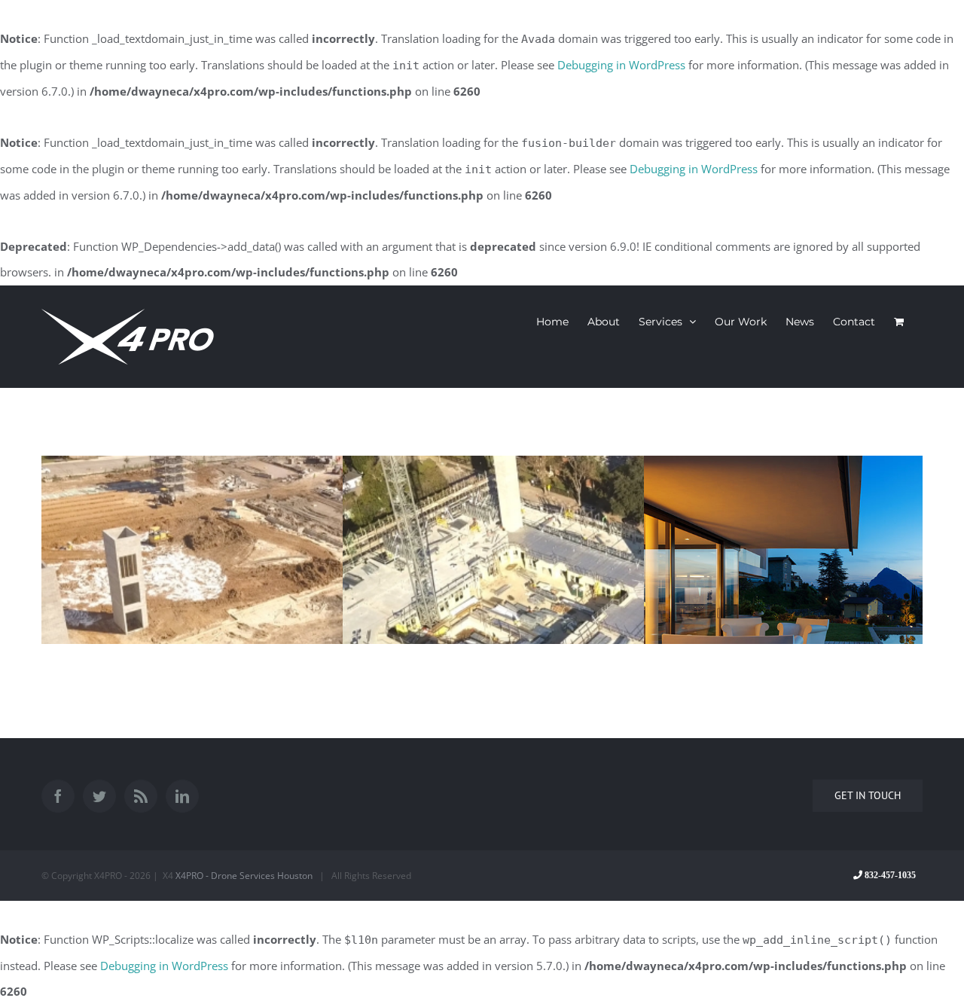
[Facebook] (58, 796)
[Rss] (140, 796)
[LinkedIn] (182, 796)
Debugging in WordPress (621, 64)
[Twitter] (99, 796)
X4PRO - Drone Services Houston (244, 875)
